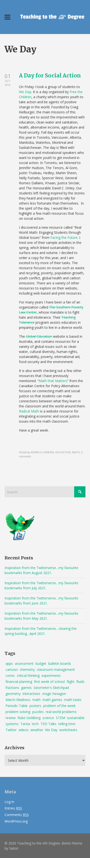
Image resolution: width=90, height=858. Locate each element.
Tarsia (25, 723)
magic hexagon (54, 693)
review (11, 717)
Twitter (11, 730)
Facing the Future (64, 237)
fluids (80, 681)
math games (52, 699)
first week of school (49, 681)
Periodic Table (17, 705)
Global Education (39, 336)
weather (36, 730)
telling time (66, 723)
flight (70, 681)
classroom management (56, 669)
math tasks (72, 699)
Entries (13, 808)
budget (41, 663)
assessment (24, 663)
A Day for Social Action (50, 75)
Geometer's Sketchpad (51, 687)
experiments (51, 675)
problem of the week (59, 705)
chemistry (27, 669)
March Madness (18, 699)
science (48, 717)
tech (35, 723)
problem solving (18, 711)
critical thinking (28, 675)
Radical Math (29, 411)
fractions (12, 687)
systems (12, 723)
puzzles (38, 711)
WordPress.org (16, 821)
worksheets (68, 730)
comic (10, 675)
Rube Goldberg (29, 717)
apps (9, 663)
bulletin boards (59, 663)
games (26, 687)
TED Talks (48, 723)
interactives (31, 693)
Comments (17, 814)
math (36, 699)
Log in (9, 801)
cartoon (12, 669)
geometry (13, 693)
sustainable (75, 717)
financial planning (19, 681)
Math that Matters (53, 380)
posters (35, 705)
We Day (25, 91)
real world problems (61, 711)
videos (23, 730)
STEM (60, 717)
